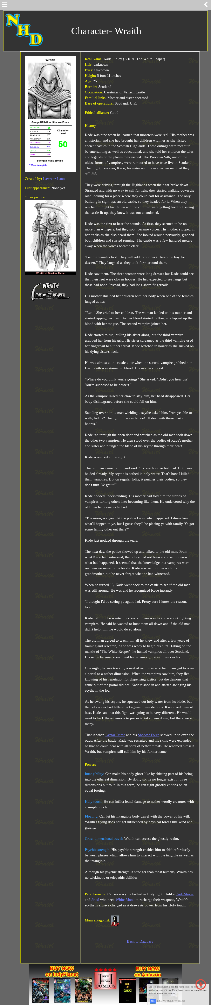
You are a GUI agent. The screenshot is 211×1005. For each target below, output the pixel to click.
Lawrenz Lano (54, 179)
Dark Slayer (184, 894)
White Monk (126, 900)
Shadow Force (148, 735)
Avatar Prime (115, 735)
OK (153, 1001)
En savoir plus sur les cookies (171, 1001)
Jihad (95, 900)
